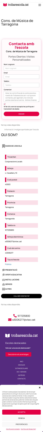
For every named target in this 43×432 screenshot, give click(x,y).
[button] (40, 387)
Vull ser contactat (22, 296)
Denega (21, 418)
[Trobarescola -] (16, 5)
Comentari (8, 90)
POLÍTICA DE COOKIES (13, 429)
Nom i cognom (9, 64)
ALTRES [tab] (8, 289)
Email (6, 73)
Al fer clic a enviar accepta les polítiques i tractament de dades (19, 107)
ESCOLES (21, 365)
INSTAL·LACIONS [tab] (12, 279)
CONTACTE (22, 379)
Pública (8, 264)
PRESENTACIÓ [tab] (11, 270)
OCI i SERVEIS (21, 372)
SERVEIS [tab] (8, 284)
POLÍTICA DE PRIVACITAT (28, 429)
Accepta (21, 412)
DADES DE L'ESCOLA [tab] (13, 146)
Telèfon (6, 81)
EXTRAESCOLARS (21, 368)
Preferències (21, 424)
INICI (21, 361)
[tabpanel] (21, 208)
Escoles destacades (15, 342)
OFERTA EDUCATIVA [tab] (13, 274)
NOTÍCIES (21, 375)
